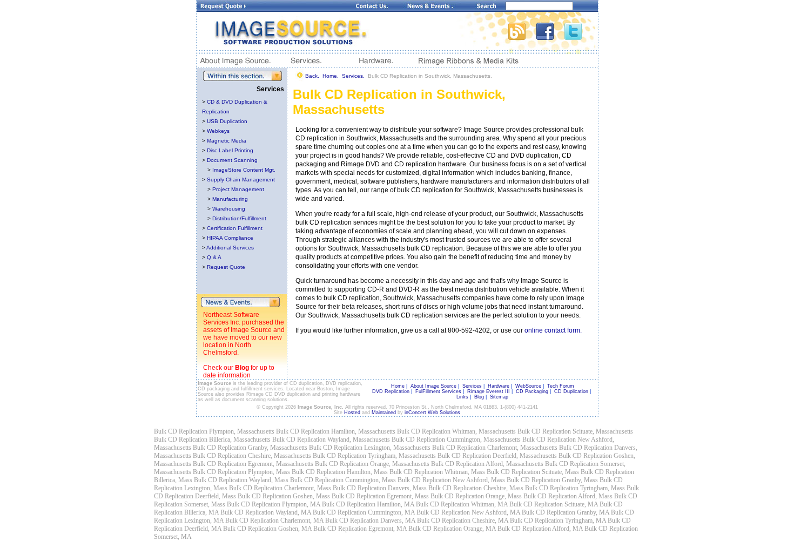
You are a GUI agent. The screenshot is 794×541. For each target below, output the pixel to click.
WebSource (528, 386)
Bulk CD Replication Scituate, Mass (533, 472)
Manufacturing (230, 199)
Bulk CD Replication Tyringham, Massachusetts (374, 455)
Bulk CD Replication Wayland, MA (265, 512)
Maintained (384, 412)
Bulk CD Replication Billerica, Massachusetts (212, 439)
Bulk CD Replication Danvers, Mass (380, 488)
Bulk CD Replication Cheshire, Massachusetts (252, 455)
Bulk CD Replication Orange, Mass (476, 496)
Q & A (214, 257)
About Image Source (433, 386)
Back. (312, 76)
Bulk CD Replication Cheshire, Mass (475, 488)
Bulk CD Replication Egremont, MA (360, 528)
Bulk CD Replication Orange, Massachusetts (372, 464)
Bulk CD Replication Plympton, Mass (241, 472)
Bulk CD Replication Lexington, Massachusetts (369, 447)
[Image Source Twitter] (581, 37)
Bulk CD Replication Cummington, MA (364, 512)
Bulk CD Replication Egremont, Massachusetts (253, 464)
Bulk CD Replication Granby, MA (565, 512)
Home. (330, 76)
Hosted (352, 412)
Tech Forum (560, 386)
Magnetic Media (226, 141)
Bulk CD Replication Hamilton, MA (368, 504)
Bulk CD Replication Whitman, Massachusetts (456, 431)
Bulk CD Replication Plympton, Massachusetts (214, 431)
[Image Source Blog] (522, 37)
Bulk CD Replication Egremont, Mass (380, 496)
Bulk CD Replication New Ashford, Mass (451, 480)
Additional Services (230, 248)
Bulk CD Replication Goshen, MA (267, 528)
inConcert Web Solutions (432, 412)
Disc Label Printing (230, 150)
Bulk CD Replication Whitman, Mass (437, 472)
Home (398, 386)
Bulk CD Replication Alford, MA (540, 528)
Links (462, 397)
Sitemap (499, 397)
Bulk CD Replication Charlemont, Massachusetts (494, 447)
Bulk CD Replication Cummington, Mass (343, 480)
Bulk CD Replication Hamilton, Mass (340, 472)
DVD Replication (390, 391)
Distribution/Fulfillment (239, 218)
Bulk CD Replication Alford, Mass (568, 496)
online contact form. (553, 330)
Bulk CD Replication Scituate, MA (553, 504)
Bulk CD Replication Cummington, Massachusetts (456, 439)
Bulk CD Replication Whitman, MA (462, 504)
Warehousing (228, 209)
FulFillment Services (438, 391)
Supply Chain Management (241, 179)
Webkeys (218, 131)
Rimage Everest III (488, 391)
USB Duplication (227, 121)
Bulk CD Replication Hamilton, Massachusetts (335, 431)
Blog (242, 367)
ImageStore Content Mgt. (243, 170)
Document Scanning (232, 160)
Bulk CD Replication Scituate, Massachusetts (575, 431)
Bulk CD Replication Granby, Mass (552, 480)
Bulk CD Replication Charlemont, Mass (280, 488)
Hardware (498, 386)
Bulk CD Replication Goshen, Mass (284, 496)
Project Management (238, 189)
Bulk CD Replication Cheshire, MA (462, 520)
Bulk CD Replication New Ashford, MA (468, 512)
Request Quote (226, 267)
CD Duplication (571, 391)
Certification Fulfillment (235, 228)
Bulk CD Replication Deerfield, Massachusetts (497, 455)
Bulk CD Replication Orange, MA (452, 528)
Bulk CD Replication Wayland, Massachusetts (331, 439)
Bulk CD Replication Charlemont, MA (274, 520)
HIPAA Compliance (230, 238)
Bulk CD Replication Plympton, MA (273, 504)
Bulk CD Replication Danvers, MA (370, 520)
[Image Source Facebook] (550, 37)
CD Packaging (532, 391)
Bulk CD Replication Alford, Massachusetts (487, 464)
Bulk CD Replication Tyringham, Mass (575, 488)
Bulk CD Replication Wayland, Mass (241, 480)
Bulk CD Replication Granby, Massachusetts (250, 447)
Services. (353, 76)
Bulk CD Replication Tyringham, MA (558, 520)
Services (472, 386)
